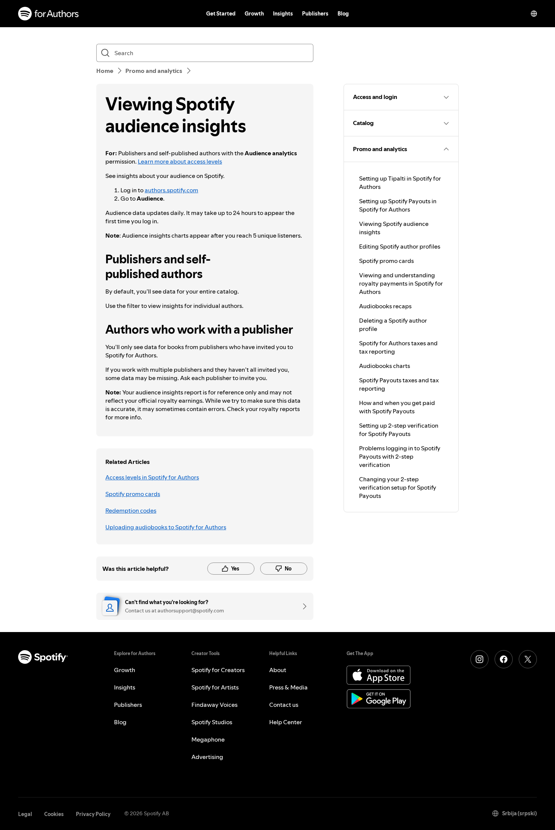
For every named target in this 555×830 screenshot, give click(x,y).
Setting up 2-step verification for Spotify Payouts (398, 429)
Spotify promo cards (132, 494)
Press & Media (288, 687)
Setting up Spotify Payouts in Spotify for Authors (397, 205)
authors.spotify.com (171, 190)
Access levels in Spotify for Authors (152, 477)
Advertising (207, 757)
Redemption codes (130, 510)
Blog (343, 13)
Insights (283, 13)
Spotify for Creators (218, 670)
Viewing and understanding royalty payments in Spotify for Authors (401, 283)
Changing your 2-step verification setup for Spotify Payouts (397, 487)
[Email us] (302, 606)
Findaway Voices (214, 704)
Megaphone (208, 739)
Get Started (221, 13)
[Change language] (534, 14)
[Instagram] (479, 659)
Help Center (285, 722)
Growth (254, 13)
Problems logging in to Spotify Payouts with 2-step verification (399, 456)
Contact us (283, 704)
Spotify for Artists (215, 687)
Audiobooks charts (384, 366)
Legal (25, 814)
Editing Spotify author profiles (399, 246)
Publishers (315, 13)
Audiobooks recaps (385, 306)
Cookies (54, 814)
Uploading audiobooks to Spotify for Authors (165, 527)
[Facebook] (504, 659)
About (277, 670)
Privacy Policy (93, 814)
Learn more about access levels (180, 161)
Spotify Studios (211, 722)
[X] (528, 659)
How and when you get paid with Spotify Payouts (397, 407)
